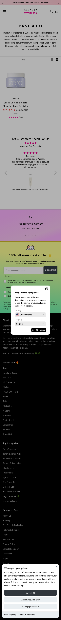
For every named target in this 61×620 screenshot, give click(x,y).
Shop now (38, 330)
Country (18, 311)
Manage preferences (30, 606)
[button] (47, 289)
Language (19, 320)
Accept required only (30, 599)
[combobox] (24, 314)
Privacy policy (10, 614)
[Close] (57, 566)
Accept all (30, 593)
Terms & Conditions (26, 614)
